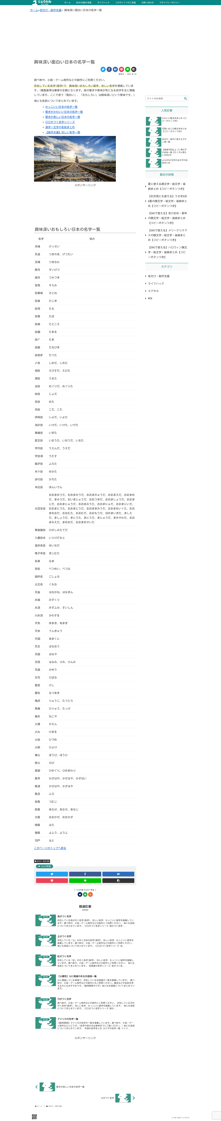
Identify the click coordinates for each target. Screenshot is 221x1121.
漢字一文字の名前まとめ (60, 127)
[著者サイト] (80, 894)
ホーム (34, 10)
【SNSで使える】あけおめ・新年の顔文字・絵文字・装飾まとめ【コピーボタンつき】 (167, 218)
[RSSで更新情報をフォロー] (90, 894)
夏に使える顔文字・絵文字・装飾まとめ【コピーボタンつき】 (167, 186)
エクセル (153, 291)
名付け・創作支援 (50, 10)
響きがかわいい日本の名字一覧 (64, 112)
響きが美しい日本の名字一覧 (62, 117)
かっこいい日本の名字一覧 (61, 107)
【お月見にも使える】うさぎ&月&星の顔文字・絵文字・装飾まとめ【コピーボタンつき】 (167, 201)
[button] (185, 98)
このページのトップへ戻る (50, 848)
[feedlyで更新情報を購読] (85, 894)
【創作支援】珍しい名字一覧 (62, 132)
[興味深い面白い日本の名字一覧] (115, 69)
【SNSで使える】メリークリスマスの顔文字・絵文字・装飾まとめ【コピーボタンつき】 (167, 235)
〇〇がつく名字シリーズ (60, 122)
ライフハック (156, 283)
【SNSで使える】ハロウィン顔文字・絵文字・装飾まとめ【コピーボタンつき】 (167, 252)
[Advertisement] (110, 34)
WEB (150, 298)
